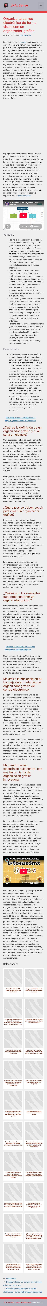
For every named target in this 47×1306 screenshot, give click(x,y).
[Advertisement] (23, 126)
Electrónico (11, 1278)
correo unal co (24, 196)
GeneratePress (37, 1302)
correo (23, 42)
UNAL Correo (19, 5)
